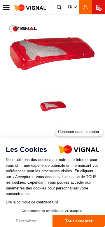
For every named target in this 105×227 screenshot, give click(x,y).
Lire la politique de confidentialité (32, 202)
